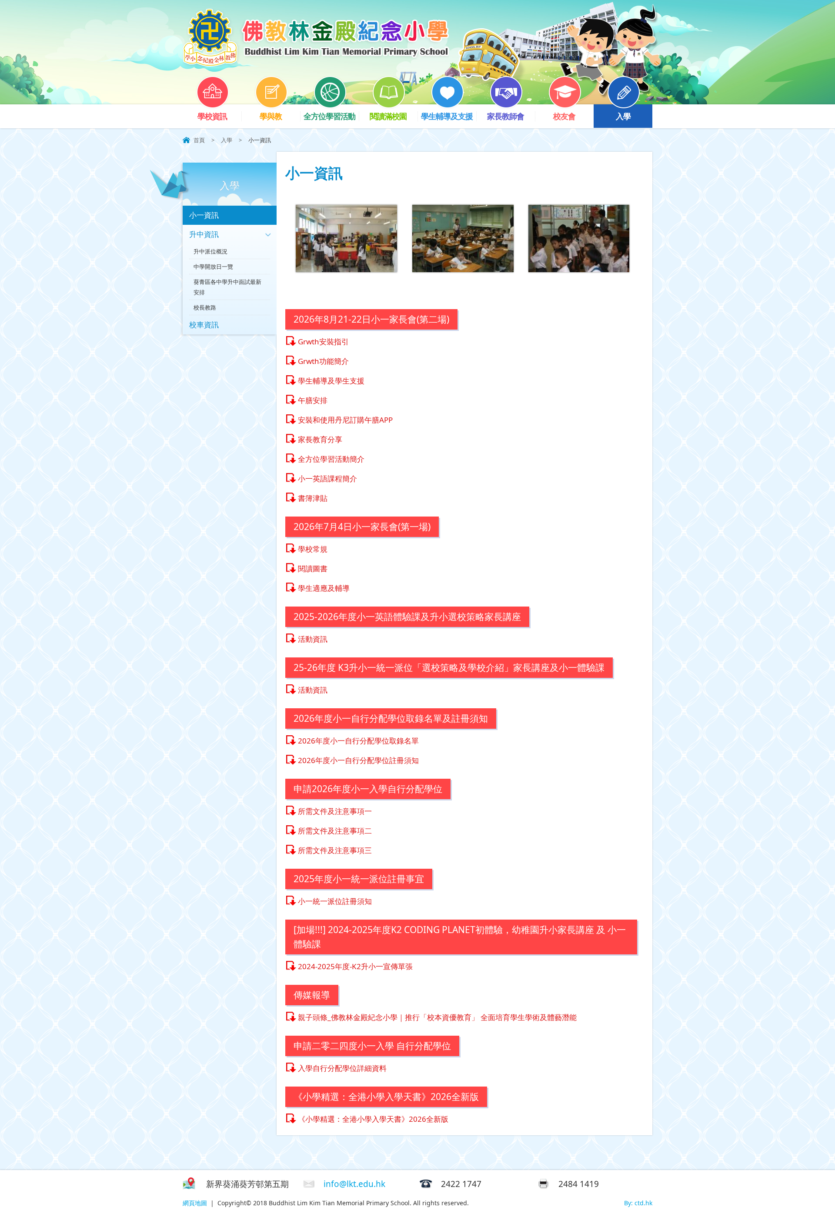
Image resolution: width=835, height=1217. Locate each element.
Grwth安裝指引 (323, 342)
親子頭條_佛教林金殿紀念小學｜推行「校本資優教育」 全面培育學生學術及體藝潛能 (437, 1017)
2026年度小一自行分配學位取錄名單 (358, 741)
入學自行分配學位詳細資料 (342, 1068)
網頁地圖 (195, 1203)
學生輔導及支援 (447, 116)
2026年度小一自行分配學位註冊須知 (358, 760)
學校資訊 (212, 116)
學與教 (271, 116)
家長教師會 (505, 116)
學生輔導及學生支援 (331, 381)
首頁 (199, 140)
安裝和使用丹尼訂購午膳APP (345, 420)
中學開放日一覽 (213, 266)
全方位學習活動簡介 (331, 459)
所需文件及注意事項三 (335, 850)
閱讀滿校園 (388, 116)
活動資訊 (312, 639)
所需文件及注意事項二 (335, 831)
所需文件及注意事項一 (335, 811)
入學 (623, 116)
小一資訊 (204, 215)
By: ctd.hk (638, 1203)
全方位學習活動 (329, 116)
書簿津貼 (312, 498)
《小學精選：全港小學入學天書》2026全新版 (373, 1119)
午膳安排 (312, 400)
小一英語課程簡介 (327, 478)
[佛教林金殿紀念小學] (316, 64)
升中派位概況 (210, 251)
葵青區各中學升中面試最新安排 (227, 287)
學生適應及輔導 (324, 588)
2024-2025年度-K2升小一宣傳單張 (355, 966)
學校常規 (312, 549)
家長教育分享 (320, 439)
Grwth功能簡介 (323, 361)
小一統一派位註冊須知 (335, 901)
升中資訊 (204, 234)
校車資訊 (204, 325)
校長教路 (205, 307)
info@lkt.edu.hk (354, 1184)
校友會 (564, 116)
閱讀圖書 (312, 568)
